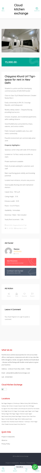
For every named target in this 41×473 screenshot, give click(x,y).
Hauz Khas (10, 408)
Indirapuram (24, 408)
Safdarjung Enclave (27, 419)
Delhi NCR (9, 225)
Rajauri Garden (6, 419)
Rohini (19, 419)
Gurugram (4, 408)
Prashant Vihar (26, 416)
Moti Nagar (12, 414)
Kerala (9, 411)
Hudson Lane (17, 408)
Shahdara (12, 421)
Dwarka (36, 403)
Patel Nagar (18, 416)
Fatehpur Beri (5, 406)
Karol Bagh (4, 411)
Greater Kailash (18, 406)
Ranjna (16, 249)
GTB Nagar (31, 406)
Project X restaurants (8, 437)
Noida (13, 416)
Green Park (25, 406)
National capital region (26, 414)
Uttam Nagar (34, 421)
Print (16, 296)
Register (14, 317)
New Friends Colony (7, 416)
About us (4, 440)
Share (9, 296)
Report (32, 296)
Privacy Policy (6, 444)
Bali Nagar (4, 403)
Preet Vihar (33, 416)
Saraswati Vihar (6, 421)
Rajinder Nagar (14, 419)
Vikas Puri (23, 424)
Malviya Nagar (5, 414)
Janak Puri (30, 408)
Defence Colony (24, 403)
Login (21, 317)
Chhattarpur (16, 403)
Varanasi (11, 424)
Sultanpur (27, 421)
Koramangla (21, 411)
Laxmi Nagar (35, 411)
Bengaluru (10, 403)
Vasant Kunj (17, 424)
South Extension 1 (20, 421)
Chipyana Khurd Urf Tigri (20, 225)
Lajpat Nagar (28, 411)
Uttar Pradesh (5, 424)
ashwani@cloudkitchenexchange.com (18, 373)
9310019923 (9, 377)
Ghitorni (11, 406)
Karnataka (36, 408)
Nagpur (18, 414)
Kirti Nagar (14, 411)
